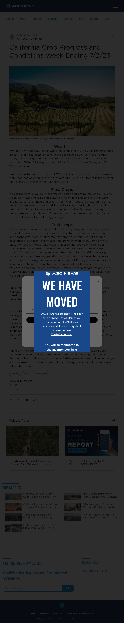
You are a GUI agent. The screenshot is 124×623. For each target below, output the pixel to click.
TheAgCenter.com (61, 334)
